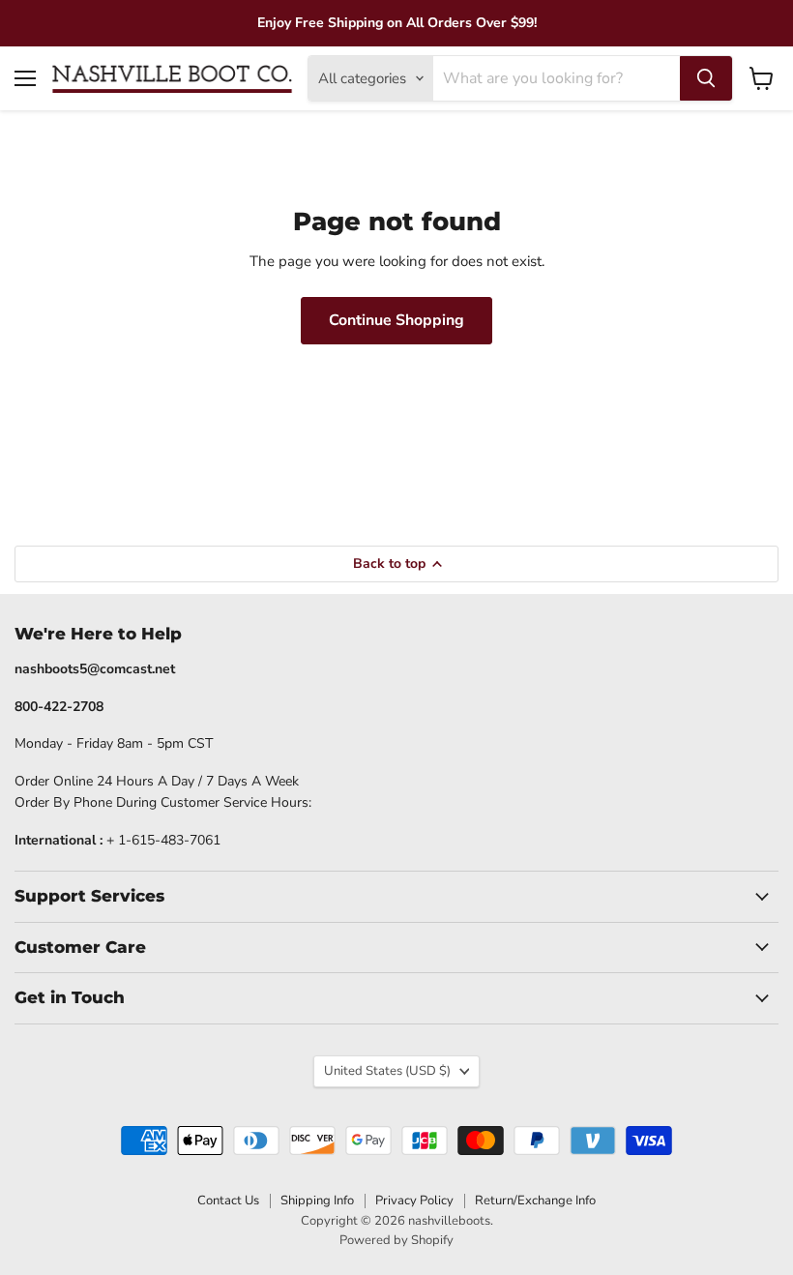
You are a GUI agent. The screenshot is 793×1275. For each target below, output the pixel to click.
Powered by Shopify (396, 1240)
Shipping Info (317, 1200)
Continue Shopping (396, 320)
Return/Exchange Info (535, 1200)
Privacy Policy (414, 1200)
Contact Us (228, 1200)
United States (387, 1071)
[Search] (706, 78)
